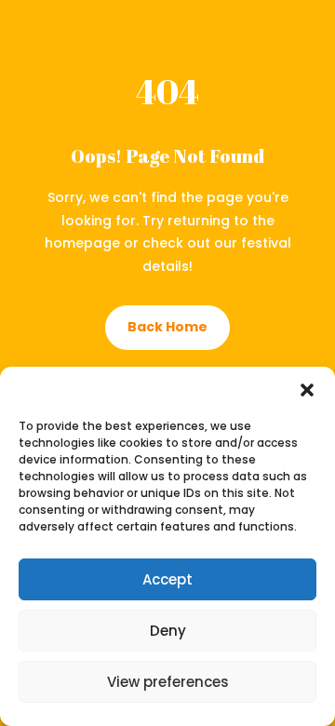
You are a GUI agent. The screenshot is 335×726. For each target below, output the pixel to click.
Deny (168, 630)
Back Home (167, 326)
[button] (307, 390)
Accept (167, 579)
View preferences (168, 682)
